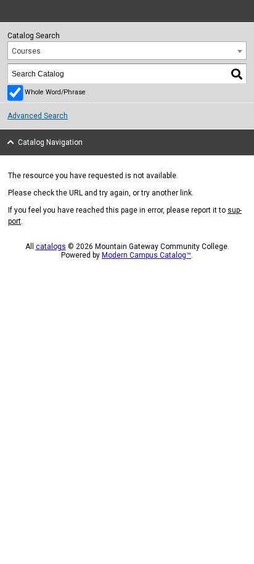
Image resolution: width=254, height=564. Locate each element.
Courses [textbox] (26, 51)
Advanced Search (37, 116)
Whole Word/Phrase (55, 92)
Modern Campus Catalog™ (146, 255)
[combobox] (127, 50)
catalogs (51, 246)
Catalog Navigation (50, 142)
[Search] (237, 73)
